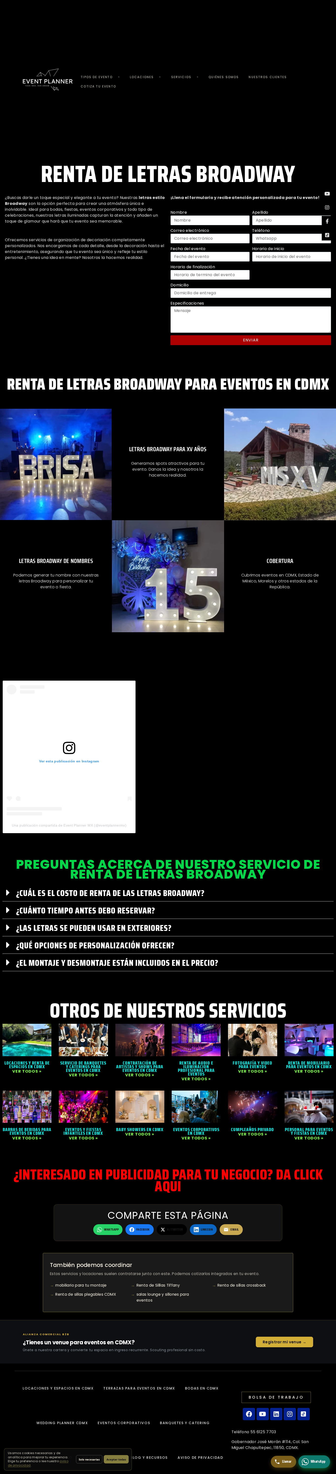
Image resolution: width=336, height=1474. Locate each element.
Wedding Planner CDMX (62, 1422)
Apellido (260, 212)
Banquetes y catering (185, 1422)
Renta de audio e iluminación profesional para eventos (196, 1068)
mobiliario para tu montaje (81, 1285)
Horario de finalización (192, 267)
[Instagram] (327, 207)
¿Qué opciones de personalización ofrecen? (95, 945)
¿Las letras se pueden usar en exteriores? (94, 928)
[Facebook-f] (327, 221)
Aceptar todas (116, 1459)
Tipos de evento (96, 77)
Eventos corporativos (124, 1422)
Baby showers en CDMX (140, 1129)
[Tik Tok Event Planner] (327, 235)
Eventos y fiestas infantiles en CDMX (83, 1131)
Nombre (178, 212)
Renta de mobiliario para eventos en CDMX (309, 1064)
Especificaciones (187, 303)
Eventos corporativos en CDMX (196, 1131)
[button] (168, 892)
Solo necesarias (89, 1459)
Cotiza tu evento (98, 86)
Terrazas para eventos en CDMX (139, 1388)
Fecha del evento (188, 249)
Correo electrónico (189, 230)
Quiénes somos (224, 77)
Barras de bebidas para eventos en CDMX (27, 1131)
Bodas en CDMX (202, 1388)
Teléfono (261, 230)
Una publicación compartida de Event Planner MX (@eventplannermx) (69, 825)
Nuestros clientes (268, 77)
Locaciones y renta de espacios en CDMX (27, 1064)
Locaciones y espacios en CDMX (58, 1388)
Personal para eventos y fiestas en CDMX (309, 1131)
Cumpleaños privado (252, 1129)
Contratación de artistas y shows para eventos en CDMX (139, 1066)
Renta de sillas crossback (241, 1285)
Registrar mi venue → (284, 1342)
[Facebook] (249, 1414)
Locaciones (142, 77)
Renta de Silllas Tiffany (158, 1285)
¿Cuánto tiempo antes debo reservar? (85, 910)
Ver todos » (27, 1071)
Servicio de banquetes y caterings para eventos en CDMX (83, 1066)
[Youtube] (327, 193)
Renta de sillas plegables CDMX (85, 1294)
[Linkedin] (276, 1414)
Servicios (181, 77)
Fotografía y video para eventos (252, 1064)
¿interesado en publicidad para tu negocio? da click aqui (168, 1180)
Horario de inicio (268, 249)
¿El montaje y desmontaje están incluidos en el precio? (117, 962)
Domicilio (179, 285)
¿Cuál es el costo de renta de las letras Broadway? (110, 893)
